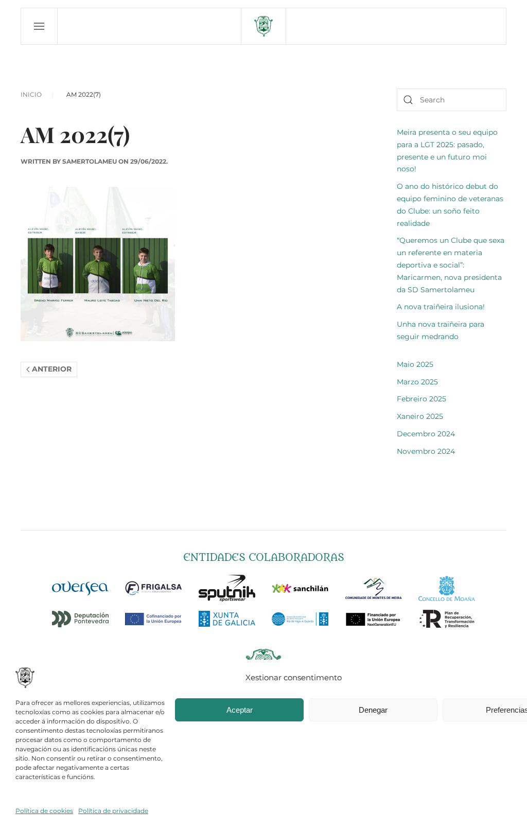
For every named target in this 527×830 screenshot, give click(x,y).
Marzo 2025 (417, 381)
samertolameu (89, 161)
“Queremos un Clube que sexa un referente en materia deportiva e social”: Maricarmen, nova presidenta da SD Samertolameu (450, 265)
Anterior (52, 369)
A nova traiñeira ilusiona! (441, 306)
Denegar (373, 709)
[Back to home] (263, 26)
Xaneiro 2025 (420, 416)
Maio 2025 (415, 364)
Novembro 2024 (426, 451)
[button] (39, 26)
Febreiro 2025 (421, 398)
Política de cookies (44, 811)
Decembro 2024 (426, 433)
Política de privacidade (113, 811)
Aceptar (239, 709)
